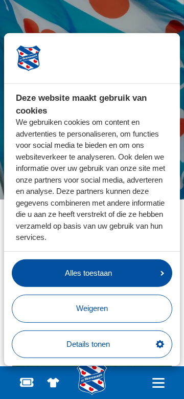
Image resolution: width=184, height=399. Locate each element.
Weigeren (92, 308)
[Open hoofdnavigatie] (158, 382)
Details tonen (88, 344)
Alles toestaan (88, 273)
